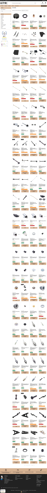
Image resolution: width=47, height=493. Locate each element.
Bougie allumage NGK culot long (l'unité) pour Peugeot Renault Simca (42, 367)
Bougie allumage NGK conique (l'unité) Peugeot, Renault (42, 330)
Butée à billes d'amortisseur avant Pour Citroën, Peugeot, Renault (25, 456)
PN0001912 (40, 41)
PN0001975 (40, 77)
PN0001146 (40, 59)
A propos (27, 477)
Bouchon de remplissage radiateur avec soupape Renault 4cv (16, 294)
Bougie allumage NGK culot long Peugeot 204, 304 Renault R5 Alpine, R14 (16, 385)
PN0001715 (40, 186)
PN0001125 (31, 313)
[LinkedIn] (39, 485)
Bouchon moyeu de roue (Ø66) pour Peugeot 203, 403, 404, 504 (16, 330)
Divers (2, 21)
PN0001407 (31, 77)
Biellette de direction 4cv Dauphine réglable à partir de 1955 (42, 149)
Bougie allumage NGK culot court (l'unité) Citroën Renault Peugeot (33, 348)
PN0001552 (40, 331)
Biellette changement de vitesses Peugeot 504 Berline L (42, 94)
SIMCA (2, 18)
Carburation (2, 20)
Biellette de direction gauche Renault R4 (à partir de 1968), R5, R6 (16, 185)
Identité (16, 477)
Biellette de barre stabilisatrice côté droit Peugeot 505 (42, 113)
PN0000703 (22, 186)
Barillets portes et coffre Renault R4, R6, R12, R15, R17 (33, 40)
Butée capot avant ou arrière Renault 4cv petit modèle (42, 456)
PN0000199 (40, 295)
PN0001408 (31, 204)
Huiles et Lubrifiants (3, 24)
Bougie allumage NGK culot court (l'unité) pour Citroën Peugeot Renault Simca (16, 367)
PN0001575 (40, 168)
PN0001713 (14, 204)
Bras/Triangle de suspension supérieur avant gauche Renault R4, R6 (33, 438)
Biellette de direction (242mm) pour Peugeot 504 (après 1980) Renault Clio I (16, 149)
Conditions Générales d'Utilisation (8, 480)
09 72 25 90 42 (3, 0)
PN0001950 (14, 439)
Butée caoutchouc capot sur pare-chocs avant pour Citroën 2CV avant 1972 (33, 456)
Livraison (5, 477)
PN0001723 (31, 439)
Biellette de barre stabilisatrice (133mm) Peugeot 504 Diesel (33, 113)
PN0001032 (22, 23)
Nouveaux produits (28, 478)
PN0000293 (40, 222)
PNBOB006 (31, 222)
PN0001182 (31, 41)
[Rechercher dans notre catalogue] (35, 3)
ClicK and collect (6, 481)
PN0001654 (14, 331)
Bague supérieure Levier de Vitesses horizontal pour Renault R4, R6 (42, 22)
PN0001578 (14, 23)
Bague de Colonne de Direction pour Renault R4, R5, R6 (16, 22)
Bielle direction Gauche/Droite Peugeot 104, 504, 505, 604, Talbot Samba (42, 58)
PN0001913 (14, 59)
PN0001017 (22, 41)
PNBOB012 (22, 222)
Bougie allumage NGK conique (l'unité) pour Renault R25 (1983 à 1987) (16, 348)
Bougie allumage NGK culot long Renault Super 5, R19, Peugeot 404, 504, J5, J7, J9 (33, 385)
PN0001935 (22, 59)
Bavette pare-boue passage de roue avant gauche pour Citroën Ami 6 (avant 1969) (16, 58)
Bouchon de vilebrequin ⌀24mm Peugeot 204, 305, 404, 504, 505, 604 (33, 312)
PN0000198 (14, 313)
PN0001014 (40, 204)
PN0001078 (31, 295)
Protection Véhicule (3, 28)
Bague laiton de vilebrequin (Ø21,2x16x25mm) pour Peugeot (33, 22)
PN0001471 (14, 41)
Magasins (27, 479)
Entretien (2, 23)
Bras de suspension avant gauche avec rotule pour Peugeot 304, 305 (42, 421)
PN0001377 (22, 204)
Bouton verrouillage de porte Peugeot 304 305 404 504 (33, 403)
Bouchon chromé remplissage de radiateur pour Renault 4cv (33, 240)
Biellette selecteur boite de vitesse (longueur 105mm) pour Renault (24, 203)
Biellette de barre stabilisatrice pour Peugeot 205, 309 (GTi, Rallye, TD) (42, 131)
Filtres (2, 27)
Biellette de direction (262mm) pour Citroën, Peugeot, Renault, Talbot (24, 149)
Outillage (2, 26)
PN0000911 (40, 457)
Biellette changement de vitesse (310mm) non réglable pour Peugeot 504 (33, 76)
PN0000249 (31, 349)
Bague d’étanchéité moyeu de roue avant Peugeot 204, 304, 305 (24, 22)
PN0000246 (40, 349)
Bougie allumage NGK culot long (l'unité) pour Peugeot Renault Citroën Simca (33, 367)
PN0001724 (31, 168)
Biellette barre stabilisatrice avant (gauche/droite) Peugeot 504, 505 (24, 76)
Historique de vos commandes (19, 478)
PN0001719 (40, 23)
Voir (25, 28)
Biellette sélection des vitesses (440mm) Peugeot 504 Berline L (33, 203)
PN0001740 (22, 295)
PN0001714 (31, 186)
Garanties (5, 478)
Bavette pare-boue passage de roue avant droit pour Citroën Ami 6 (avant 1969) (42, 40)
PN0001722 (22, 439)
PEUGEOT (2, 16)
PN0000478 (14, 168)
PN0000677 (40, 439)
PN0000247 (22, 349)
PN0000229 (31, 59)
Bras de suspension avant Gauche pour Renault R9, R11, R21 (16, 438)
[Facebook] (37, 485)
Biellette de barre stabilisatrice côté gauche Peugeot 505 (16, 131)
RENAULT (2, 17)
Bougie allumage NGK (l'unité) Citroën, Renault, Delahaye (33, 330)
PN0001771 (14, 186)
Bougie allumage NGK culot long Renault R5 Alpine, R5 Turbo (25, 385)
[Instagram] (38, 485)
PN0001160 (40, 313)
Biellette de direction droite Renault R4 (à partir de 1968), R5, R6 (42, 167)
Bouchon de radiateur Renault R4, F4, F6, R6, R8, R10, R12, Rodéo (42, 276)
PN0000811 (14, 295)
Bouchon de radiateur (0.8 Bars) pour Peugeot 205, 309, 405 (33, 276)
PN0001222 (14, 77)
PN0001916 (14, 457)
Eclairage (2, 22)
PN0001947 (22, 168)
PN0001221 (22, 77)
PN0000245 (31, 331)
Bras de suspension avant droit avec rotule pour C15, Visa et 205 (42, 403)
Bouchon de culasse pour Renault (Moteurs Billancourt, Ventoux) (42, 240)
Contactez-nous (8, 0)
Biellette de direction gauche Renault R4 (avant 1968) (24, 185)
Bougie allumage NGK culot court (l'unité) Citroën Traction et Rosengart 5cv (42, 348)
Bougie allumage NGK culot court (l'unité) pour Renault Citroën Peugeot (25, 367)
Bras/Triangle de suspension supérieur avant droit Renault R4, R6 (25, 438)
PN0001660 (31, 457)
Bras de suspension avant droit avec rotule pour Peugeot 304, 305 (16, 421)
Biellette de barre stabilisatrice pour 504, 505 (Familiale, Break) (33, 131)
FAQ (37, 478)
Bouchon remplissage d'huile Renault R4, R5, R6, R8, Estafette (24, 330)
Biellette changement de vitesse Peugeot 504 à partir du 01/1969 (25, 94)
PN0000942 (31, 23)
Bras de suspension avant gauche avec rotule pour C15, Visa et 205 (33, 421)
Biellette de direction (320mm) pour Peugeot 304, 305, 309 (33, 149)
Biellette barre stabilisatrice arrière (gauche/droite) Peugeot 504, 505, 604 (16, 76)
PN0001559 (22, 331)
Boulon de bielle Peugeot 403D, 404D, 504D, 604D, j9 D (42, 385)
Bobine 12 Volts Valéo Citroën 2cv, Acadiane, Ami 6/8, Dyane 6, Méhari (42, 203)
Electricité (2, 19)
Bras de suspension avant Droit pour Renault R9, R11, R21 (24, 421)
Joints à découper (3, 25)
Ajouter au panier (16, 28)
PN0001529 (22, 313)
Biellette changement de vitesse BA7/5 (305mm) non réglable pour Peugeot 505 (16, 94)
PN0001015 (14, 222)
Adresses (16, 479)
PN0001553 (14, 349)
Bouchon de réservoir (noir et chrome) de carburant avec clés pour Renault (24, 294)
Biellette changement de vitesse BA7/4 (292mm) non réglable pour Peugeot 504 (42, 76)
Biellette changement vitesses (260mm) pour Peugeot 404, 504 (15, 113)
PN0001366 (22, 457)
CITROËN (2, 15)
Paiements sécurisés (6, 479)
